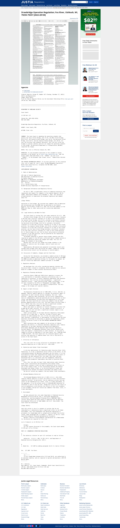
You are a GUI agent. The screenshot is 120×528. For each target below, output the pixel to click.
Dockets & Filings (25, 517)
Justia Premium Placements (85, 509)
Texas (42, 517)
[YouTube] (29, 526)
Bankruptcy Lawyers (26, 485)
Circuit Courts (24, 513)
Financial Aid (82, 489)
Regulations (24, 509)
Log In (90, 2)
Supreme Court (24, 511)
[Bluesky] (36, 526)
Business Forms (63, 509)
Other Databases (64, 503)
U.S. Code (23, 507)
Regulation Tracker (28, 7)
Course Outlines (83, 491)
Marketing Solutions (72, 5)
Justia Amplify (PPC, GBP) (85, 513)
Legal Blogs (63, 507)
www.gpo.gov (69, 99)
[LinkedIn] (27, 526)
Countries (62, 517)
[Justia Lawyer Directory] (40, 526)
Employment (63, 489)
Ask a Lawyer (32, 5)
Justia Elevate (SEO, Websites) (86, 511)
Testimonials (82, 517)
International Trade (64, 493)
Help (75, 526)
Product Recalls (63, 511)
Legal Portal (65, 526)
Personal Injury (44, 497)
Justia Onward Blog (83, 515)
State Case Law (44, 509)
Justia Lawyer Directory (84, 507)
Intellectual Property (65, 491)
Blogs (80, 495)
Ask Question (91, 118)
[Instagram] (32, 526)
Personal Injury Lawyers (27, 497)
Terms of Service (80, 526)
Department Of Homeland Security (39, 7)
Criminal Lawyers (25, 489)
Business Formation (64, 485)
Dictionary (81, 485)
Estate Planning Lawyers (27, 493)
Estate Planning (44, 493)
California (43, 511)
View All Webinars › (90, 96)
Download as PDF (74, 18)
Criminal (42, 487)
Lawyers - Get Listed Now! (90, 135)
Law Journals (82, 493)
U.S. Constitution (25, 505)
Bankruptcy (43, 485)
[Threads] (34, 526)
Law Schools (49, 5)
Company (71, 526)
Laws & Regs (57, 5)
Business (62, 484)
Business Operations (65, 487)
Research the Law (41, 5)
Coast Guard (49, 7)
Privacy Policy (88, 526)
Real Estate (62, 495)
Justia (22, 7)
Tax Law (62, 497)
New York (43, 515)
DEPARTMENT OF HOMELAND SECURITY (33, 92)
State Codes (43, 507)
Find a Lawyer (24, 5)
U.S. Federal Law (25, 503)
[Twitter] (38, 526)
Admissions (82, 487)
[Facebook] (31, 526)
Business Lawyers (25, 487)
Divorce (42, 489)
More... (22, 499)
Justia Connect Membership (85, 505)
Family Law (43, 495)
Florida (42, 513)
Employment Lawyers (26, 491)
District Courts (24, 515)
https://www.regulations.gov (49, 154)
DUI (41, 491)
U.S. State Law (44, 503)
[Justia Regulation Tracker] (27, 2)
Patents (62, 513)
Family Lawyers (24, 495)
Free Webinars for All (90, 65)
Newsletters (64, 5)
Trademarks (63, 515)
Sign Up (96, 2)
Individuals (44, 484)
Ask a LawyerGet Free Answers (88, 111)
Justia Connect (58, 526)
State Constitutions (45, 505)
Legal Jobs (62, 505)
